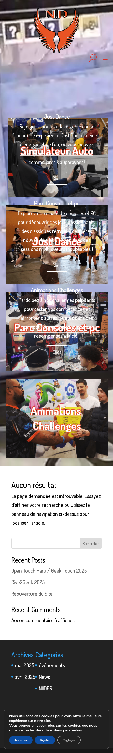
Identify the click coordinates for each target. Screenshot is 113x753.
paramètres (72, 730)
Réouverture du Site (32, 593)
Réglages (69, 740)
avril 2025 (25, 676)
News (44, 676)
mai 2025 (24, 665)
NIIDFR (45, 688)
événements (52, 665)
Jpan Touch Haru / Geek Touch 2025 (49, 570)
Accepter (20, 740)
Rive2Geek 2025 (28, 582)
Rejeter (45, 740)
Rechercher (91, 543)
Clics (56, 178)
